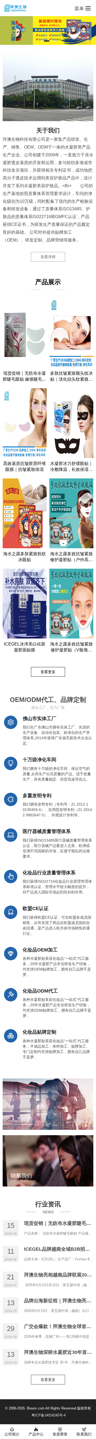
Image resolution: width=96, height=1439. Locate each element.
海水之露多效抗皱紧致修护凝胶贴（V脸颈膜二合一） (71, 647)
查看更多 (48, 672)
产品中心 (36, 1434)
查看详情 (48, 257)
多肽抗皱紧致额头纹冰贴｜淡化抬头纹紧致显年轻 (71, 376)
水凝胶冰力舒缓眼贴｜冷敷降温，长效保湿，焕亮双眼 (71, 467)
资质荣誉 (60, 1434)
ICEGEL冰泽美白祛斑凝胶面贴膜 (24, 647)
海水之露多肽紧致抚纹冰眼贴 (24, 556)
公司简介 (12, 1434)
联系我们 (84, 1434)
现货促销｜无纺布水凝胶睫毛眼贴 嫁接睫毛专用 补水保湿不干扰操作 (24, 376)
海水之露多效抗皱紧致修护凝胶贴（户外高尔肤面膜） (71, 557)
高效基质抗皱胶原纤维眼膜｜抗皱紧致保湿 (24, 466)
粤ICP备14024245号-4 (48, 1415)
